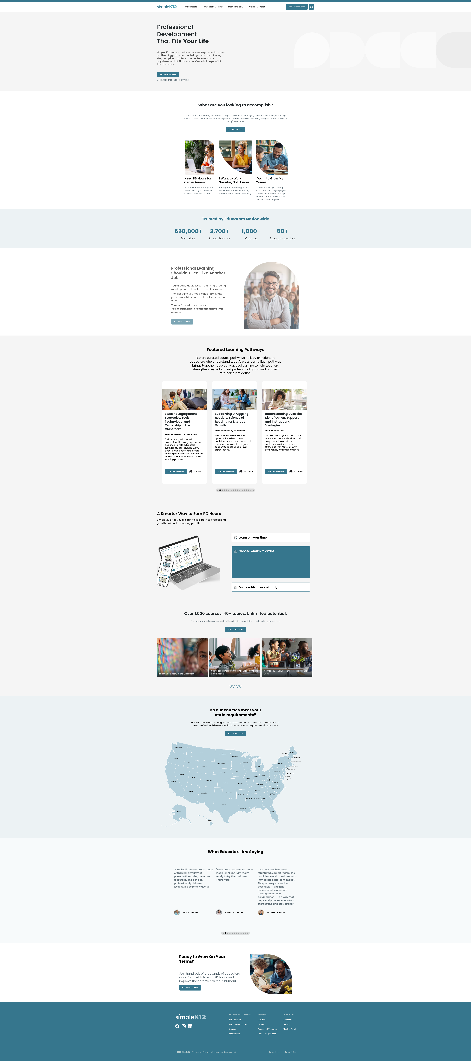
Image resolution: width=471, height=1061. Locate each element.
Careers (261, 1024)
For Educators (235, 1020)
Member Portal (289, 1029)
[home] (167, 7)
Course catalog (235, 629)
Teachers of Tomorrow (267, 1029)
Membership (234, 1034)
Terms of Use (290, 1052)
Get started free (297, 7)
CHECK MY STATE (235, 733)
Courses (232, 1029)
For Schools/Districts (238, 1024)
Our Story (261, 1020)
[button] (192, 7)
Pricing (252, 6)
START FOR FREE (235, 130)
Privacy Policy (274, 1052)
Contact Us (288, 1020)
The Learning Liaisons (267, 1034)
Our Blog (286, 1024)
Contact (261, 6)
